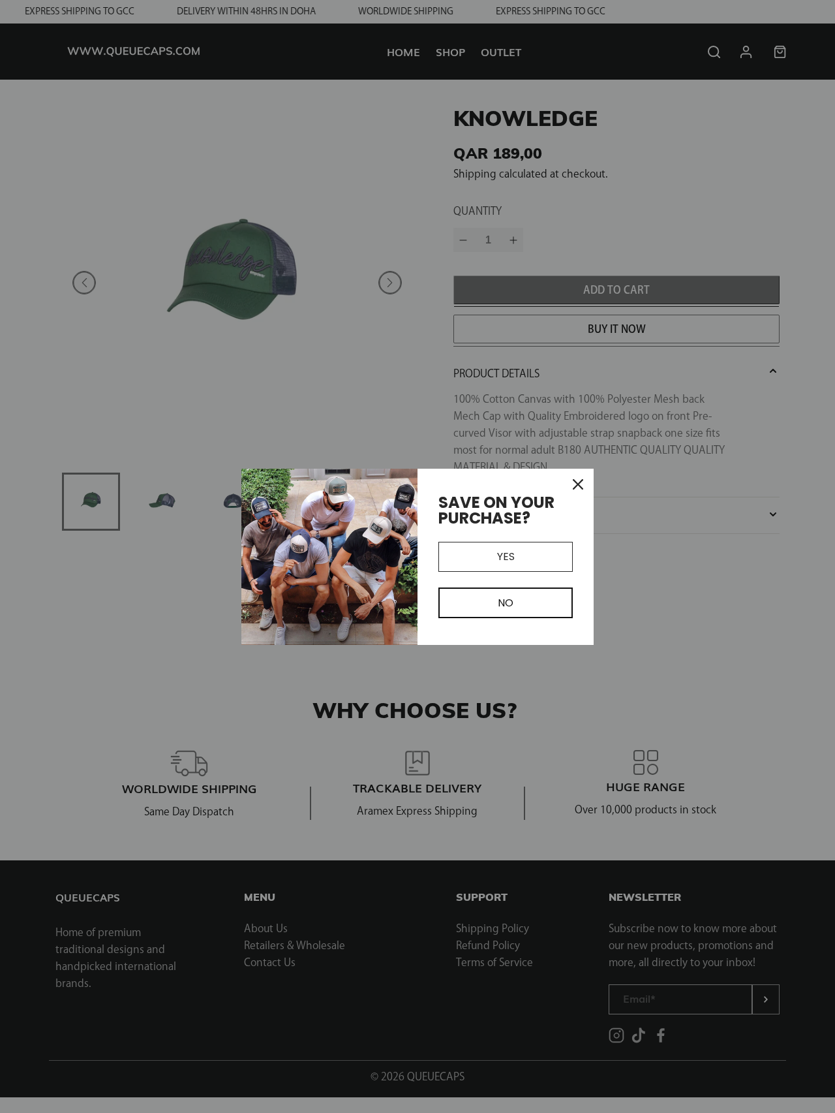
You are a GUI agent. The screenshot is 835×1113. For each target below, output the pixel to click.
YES (506, 556)
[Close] (578, 484)
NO (505, 602)
